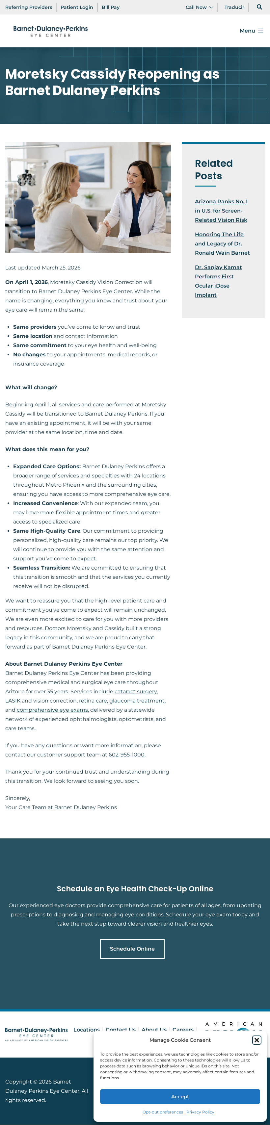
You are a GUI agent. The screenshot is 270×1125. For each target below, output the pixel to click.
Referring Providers (28, 7)
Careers (183, 1030)
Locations (86, 1030)
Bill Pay (111, 7)
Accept (180, 1096)
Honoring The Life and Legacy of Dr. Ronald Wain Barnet (222, 243)
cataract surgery (136, 691)
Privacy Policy (200, 1112)
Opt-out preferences (163, 1112)
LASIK (12, 701)
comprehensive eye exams (52, 710)
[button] (257, 1040)
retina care (93, 701)
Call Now (196, 7)
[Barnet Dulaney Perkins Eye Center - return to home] (36, 1034)
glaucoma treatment (137, 701)
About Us (154, 1030)
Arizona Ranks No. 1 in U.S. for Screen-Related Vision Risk (221, 210)
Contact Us (121, 1030)
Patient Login (77, 7)
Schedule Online (132, 949)
